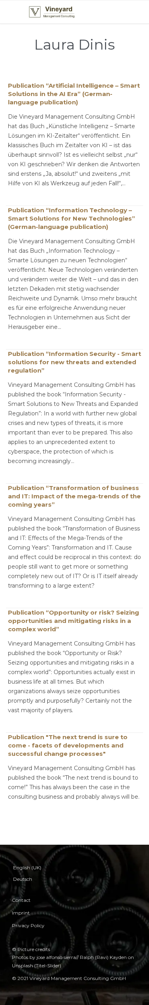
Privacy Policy (28, 925)
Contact (21, 900)
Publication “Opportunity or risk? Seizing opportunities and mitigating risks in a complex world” (73, 621)
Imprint (21, 913)
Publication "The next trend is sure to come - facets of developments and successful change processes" (68, 745)
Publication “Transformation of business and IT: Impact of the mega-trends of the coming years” (74, 496)
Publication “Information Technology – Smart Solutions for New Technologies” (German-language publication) (71, 218)
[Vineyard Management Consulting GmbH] (51, 11)
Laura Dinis (74, 44)
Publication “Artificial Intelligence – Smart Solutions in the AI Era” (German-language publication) (74, 94)
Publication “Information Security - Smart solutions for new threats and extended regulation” (74, 362)
